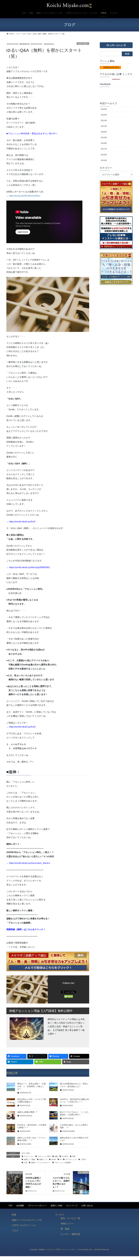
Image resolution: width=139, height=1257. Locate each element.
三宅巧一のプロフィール (24, 1225)
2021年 (104, 126)
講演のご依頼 (56, 1205)
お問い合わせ (87, 1205)
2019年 (104, 137)
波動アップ (43, 1159)
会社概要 (20, 1205)
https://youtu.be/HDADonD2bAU (24, 196)
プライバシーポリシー (37, 1205)
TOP (10, 1205)
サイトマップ (72, 1205)
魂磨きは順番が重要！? (27, 1112)
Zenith (53, 1159)
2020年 (104, 132)
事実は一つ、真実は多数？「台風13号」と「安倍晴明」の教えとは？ (31, 1086)
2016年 (104, 155)
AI (60, 1159)
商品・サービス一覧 (70, 1218)
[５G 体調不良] (81, 1181)
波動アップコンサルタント (41, 1163)
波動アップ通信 (29, 1159)
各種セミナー (67, 1223)
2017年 (104, 149)
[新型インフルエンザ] (15, 1181)
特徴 (14, 1215)
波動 (56, 1156)
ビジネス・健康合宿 (70, 1234)
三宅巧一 (84, 1159)
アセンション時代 (44, 1156)
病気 (73, 1156)
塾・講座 (65, 1229)
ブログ (15, 1230)
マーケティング (71, 1159)
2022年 (104, 120)
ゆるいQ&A (82, 44)
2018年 (104, 143)
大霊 (25, 1163)
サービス (59, 1215)
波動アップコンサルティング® (27, 1220)
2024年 (104, 109)
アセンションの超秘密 (63, 1163)
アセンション (29, 1156)
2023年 (104, 115)
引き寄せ (65, 1156)
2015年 (104, 160)
